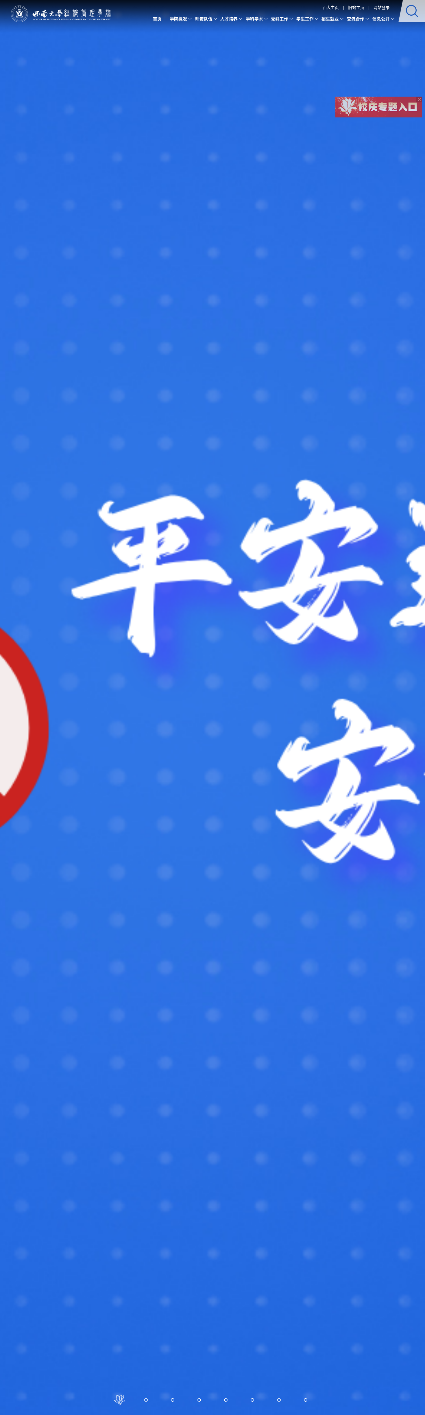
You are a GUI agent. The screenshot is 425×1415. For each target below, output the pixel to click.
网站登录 (382, 7)
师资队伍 (203, 19)
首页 (157, 19)
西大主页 (331, 7)
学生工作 (305, 19)
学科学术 (254, 19)
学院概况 (178, 19)
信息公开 (381, 19)
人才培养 (229, 19)
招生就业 (330, 19)
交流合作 (355, 19)
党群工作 (279, 19)
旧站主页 (356, 7)
